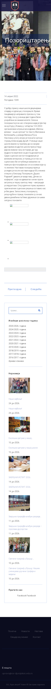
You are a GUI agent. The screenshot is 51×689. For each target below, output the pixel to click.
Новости (25, 631)
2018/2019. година (17, 350)
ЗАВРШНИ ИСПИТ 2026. (20, 477)
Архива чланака (16, 361)
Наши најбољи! (15, 399)
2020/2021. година (17, 343)
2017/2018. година (17, 354)
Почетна (12, 631)
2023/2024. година (17, 333)
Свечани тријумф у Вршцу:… (21, 559)
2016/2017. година (17, 357)
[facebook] (25, 642)
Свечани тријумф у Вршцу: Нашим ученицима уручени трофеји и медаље (24, 571)
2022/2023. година (17, 336)
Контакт (37, 637)
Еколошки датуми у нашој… (21, 438)
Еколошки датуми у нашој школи (23, 448)
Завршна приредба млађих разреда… (25, 516)
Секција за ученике (19, 637)
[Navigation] (4, 5)
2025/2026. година (17, 326)
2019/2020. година (17, 347)
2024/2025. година (17, 329)
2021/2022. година (17, 340)
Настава (39, 631)
